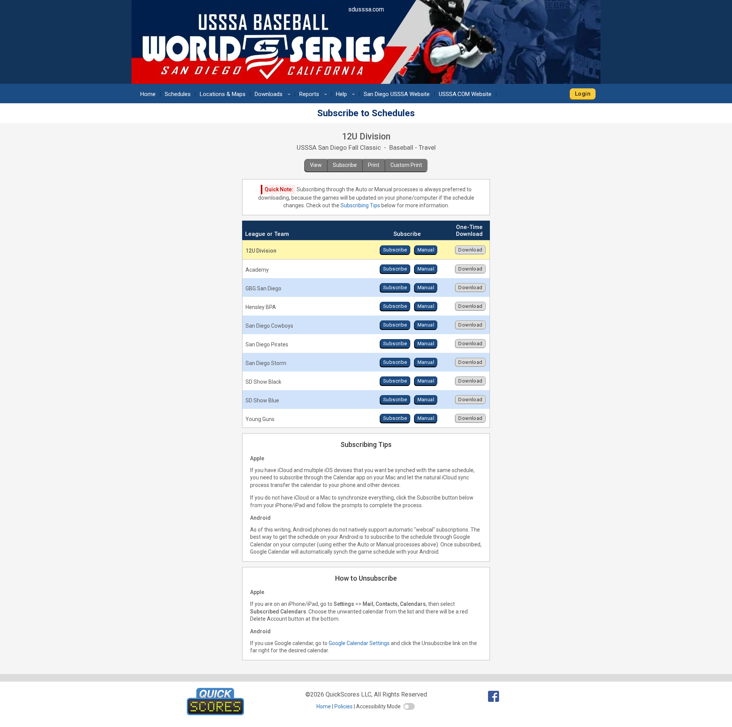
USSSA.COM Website (465, 94)
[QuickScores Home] (215, 713)
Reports (314, 94)
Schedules (178, 94)
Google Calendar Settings (359, 643)
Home (148, 94)
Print (373, 165)
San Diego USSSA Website (397, 94)
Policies (343, 706)
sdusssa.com (366, 9)
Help (346, 94)
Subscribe (345, 165)
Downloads (274, 94)
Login (583, 93)
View (316, 165)
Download (470, 250)
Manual (425, 250)
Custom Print (406, 165)
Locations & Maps (223, 94)
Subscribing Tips (360, 205)
